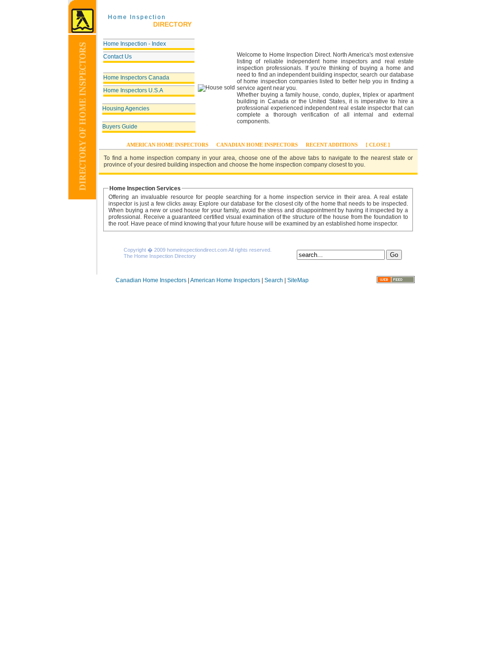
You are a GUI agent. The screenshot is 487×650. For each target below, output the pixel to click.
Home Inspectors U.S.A (133, 90)
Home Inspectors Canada (136, 77)
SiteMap (298, 280)
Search (273, 280)
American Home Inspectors (167, 145)
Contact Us (117, 56)
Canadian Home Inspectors (257, 145)
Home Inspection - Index (134, 43)
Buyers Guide (119, 126)
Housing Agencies (125, 108)
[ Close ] (378, 145)
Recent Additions (332, 145)
